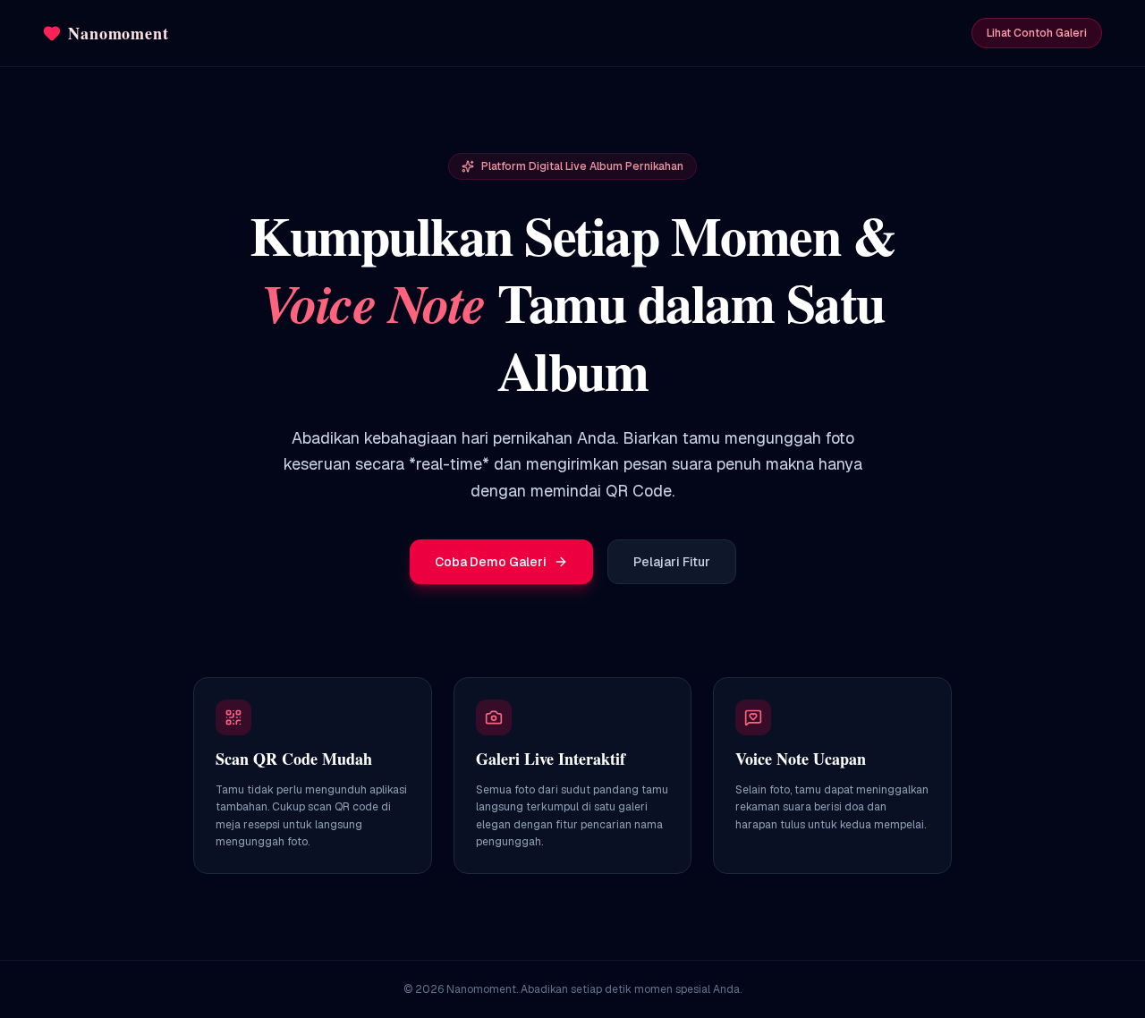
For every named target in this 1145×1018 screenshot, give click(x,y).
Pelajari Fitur (671, 562)
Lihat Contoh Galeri (1037, 33)
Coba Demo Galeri (491, 562)
